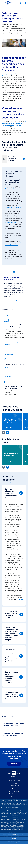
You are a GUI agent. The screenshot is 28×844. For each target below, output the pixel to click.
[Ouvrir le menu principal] (2, 3)
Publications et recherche (14, 797)
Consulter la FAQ (7, 483)
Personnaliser (14, 842)
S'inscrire (14, 763)
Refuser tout (14, 838)
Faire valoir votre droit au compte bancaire (13, 245)
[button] (25, 3)
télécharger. (8, 551)
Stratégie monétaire (14, 791)
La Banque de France (14, 785)
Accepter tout (14, 834)
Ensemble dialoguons (14, 780)
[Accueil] (14, 774)
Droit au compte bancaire (12, 189)
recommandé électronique (13, 207)
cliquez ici (20, 599)
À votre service (14, 789)
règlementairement (10, 222)
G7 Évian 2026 (14, 783)
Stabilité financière (14, 794)
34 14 (6, 367)
